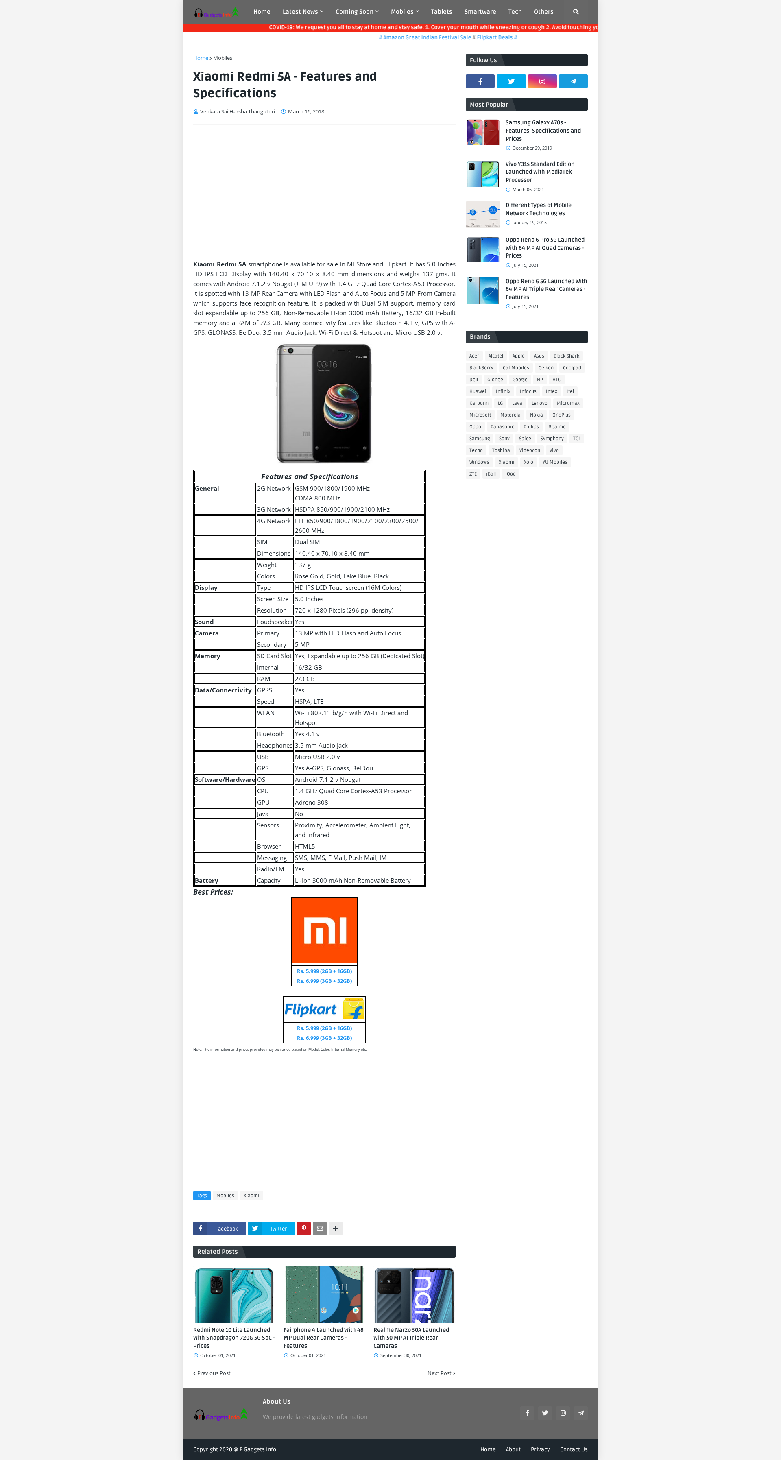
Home (200, 57)
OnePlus (561, 415)
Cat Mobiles (516, 368)
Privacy (540, 1449)
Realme (557, 427)
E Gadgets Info (258, 1449)
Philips (531, 427)
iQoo (510, 474)
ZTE (473, 474)
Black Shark (566, 356)
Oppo (475, 427)
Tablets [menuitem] (441, 11)
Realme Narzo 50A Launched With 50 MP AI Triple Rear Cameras (411, 1338)
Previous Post (214, 1373)
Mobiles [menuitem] (402, 11)
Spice (525, 439)
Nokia (536, 415)
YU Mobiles (555, 462)
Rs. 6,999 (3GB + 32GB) (324, 980)
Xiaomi (252, 1196)
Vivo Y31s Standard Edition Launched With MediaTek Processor (540, 172)
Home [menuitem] (262, 11)
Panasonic (502, 427)
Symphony (552, 439)
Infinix (503, 391)
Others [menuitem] (544, 11)
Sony (504, 439)
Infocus (528, 391)
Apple (519, 356)
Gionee (495, 380)
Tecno (476, 450)
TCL (576, 439)
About (513, 1449)
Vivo (554, 450)
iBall (491, 474)
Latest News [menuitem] (300, 11)
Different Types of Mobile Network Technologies (539, 209)
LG (500, 403)
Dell (473, 380)
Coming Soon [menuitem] (354, 11)
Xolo (528, 462)
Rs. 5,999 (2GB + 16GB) (324, 971)
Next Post (440, 1373)
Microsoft (480, 415)
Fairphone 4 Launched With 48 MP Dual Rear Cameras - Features (324, 1338)
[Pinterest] (304, 1228)
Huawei (477, 391)
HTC (556, 380)
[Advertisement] (324, 192)
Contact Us (574, 1449)
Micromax (568, 403)
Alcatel (496, 356)
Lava (517, 403)
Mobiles (222, 57)
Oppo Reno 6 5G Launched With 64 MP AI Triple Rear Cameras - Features (546, 289)
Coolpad (572, 368)
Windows (479, 462)
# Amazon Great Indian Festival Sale (407, 37)
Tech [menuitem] (515, 11)
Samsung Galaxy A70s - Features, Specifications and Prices (543, 130)
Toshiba (501, 450)
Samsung (479, 439)
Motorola (510, 415)
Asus (539, 356)
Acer (474, 356)
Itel (570, 391)
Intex (551, 391)
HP (540, 380)
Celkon (546, 368)
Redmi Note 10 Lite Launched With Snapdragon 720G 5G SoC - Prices (234, 1338)
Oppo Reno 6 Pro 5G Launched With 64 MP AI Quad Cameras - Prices (545, 247)
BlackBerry (481, 368)
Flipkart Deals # (479, 37)
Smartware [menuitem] (480, 11)
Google (520, 380)
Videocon (529, 450)
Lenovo (540, 403)
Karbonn (479, 403)
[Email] (320, 1228)
